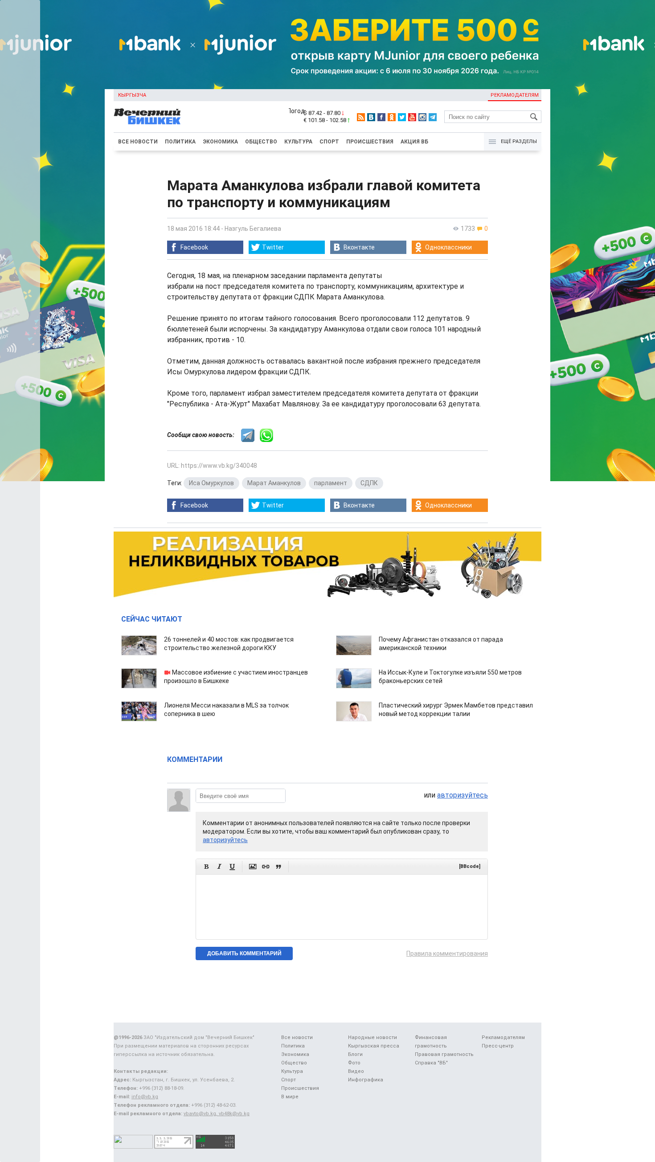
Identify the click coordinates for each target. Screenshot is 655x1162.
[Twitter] (402, 117)
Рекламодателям (515, 95)
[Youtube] (412, 117)
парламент (330, 483)
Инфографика (365, 1080)
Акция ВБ (414, 142)
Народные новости (372, 1037)
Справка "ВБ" (431, 1063)
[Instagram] (422, 117)
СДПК (369, 483)
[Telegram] (433, 117)
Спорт (329, 142)
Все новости (138, 142)
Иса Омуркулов (211, 483)
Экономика (220, 142)
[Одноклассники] (392, 117)
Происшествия (369, 142)
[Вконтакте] (371, 117)
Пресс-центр (498, 1046)
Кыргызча (132, 95)
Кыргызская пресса (373, 1046)
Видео (356, 1071)
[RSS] (361, 117)
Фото (354, 1063)
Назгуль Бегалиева (253, 228)
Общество (261, 142)
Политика (180, 142)
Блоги (355, 1054)
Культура (298, 142)
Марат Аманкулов (274, 483)
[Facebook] (381, 117)
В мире (290, 1097)
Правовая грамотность (444, 1054)
